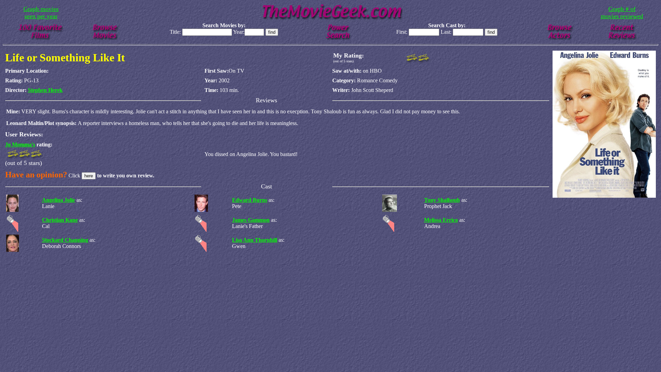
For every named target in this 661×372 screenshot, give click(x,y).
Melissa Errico (441, 220)
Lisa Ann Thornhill (254, 240)
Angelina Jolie (58, 200)
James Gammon (251, 220)
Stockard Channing (65, 240)
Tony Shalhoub (442, 200)
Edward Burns (249, 200)
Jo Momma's (20, 144)
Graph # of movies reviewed (622, 13)
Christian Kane (60, 220)
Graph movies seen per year (41, 13)
